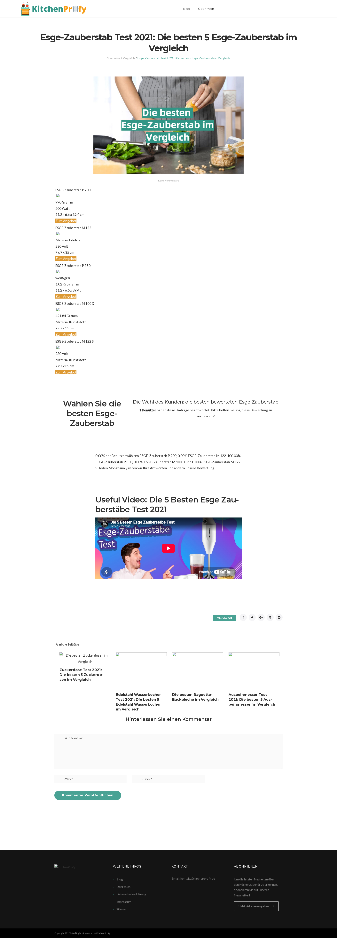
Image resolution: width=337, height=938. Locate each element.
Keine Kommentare (168, 180)
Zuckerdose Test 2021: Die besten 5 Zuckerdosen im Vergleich (81, 675)
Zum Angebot (65, 221)
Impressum (123, 901)
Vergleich (129, 58)
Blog (186, 9)
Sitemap (121, 909)
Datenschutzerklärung (131, 894)
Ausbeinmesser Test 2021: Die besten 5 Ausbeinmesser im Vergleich (252, 700)
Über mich (206, 9)
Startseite (113, 58)
